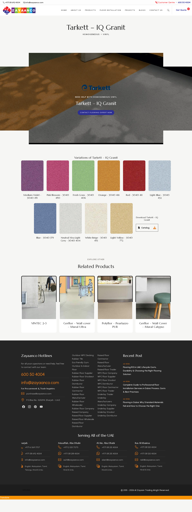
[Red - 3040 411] (135, 172)
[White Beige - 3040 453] (97, 215)
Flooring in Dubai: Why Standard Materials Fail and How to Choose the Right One (143, 404)
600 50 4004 (33, 374)
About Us (76, 10)
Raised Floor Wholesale (83, 419)
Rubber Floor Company (83, 408)
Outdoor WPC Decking (83, 355)
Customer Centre (174, 2)
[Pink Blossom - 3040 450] (58, 172)
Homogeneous (91, 34)
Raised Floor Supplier (82, 415)
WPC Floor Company (107, 373)
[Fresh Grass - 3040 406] (84, 172)
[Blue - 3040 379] (46, 215)
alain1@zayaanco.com (87, 460)
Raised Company (80, 412)
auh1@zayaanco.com (48, 460)
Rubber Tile (77, 359)
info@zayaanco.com (40, 383)
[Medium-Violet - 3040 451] (33, 172)
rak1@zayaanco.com (125, 460)
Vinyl (106, 34)
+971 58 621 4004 (161, 447)
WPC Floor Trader (106, 391)
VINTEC (153, 323)
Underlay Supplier (106, 408)
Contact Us (156, 10)
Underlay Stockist (106, 412)
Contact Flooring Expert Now (96, 112)
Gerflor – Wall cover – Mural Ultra (38, 325)
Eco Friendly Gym (80, 362)
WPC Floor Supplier (107, 376)
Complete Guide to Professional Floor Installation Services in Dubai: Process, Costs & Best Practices (144, 388)
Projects (130, 10)
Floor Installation (110, 10)
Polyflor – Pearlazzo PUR (77, 325)
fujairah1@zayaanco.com (165, 460)
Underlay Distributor (107, 415)
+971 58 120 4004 (123, 447)
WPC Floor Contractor (108, 387)
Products (90, 10)
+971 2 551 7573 (45, 447)
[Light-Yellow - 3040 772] (122, 215)
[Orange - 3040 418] (109, 172)
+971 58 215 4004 (84, 447)
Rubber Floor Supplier (82, 373)
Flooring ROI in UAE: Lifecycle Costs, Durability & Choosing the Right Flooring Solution (142, 370)
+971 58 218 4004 (46, 453)
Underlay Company (107, 405)
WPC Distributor (105, 383)
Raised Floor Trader (107, 369)
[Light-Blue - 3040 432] (160, 172)
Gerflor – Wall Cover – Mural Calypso (115, 325)
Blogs (142, 10)
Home (64, 10)
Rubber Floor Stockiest (83, 376)
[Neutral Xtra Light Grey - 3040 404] (71, 215)
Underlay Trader (105, 394)
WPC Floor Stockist (107, 380)
